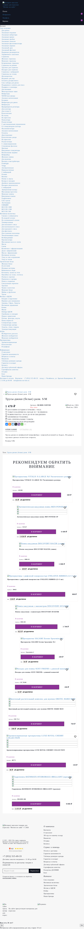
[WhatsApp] (22, 424)
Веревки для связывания (11, 301)
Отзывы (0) (26, 429)
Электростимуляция (9, 329)
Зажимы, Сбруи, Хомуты (11, 303)
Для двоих (5, 30)
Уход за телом (7, 259)
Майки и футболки (9, 292)
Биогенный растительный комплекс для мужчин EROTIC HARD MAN (36, 709)
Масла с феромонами (9, 253)
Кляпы (4, 307)
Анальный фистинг (9, 50)
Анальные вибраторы (9, 35)
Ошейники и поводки (10, 314)
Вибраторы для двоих (10, 102)
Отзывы (4, 372)
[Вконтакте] (5, 849)
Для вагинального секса (10, 227)
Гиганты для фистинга (10, 80)
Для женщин (6, 89)
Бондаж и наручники (9, 299)
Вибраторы (6, 94)
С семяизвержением (9, 144)
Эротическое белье (7, 261)
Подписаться (34, 871)
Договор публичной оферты (12, 367)
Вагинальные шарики (10, 152)
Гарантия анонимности (10, 354)
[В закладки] (75, 394)
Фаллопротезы (7, 76)
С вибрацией (6, 172)
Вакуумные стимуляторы (11, 150)
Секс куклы (6, 200)
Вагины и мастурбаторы (10, 161)
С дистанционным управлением (13, 124)
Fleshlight (5, 163)
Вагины (4, 176)
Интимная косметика (7, 214)
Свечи (4, 246)
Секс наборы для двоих (10, 83)
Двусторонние (7, 135)
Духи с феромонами (9, 251)
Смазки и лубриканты (10, 216)
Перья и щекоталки (9, 316)
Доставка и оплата (7, 378)
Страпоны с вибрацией (10, 72)
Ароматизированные (9, 342)
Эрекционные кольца (9, 190)
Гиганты (5, 133)
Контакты (18, 378)
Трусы (4, 294)
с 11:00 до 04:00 (6, 380)
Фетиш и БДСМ (6, 296)
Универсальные (7, 222)
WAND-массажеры (8, 96)
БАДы (2, 331)
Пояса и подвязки (8, 281)
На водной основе (8, 218)
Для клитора (6, 109)
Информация (4, 350)
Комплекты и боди (8, 270)
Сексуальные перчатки (10, 283)
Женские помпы (8, 157)
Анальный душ (7, 48)
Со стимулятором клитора (11, 126)
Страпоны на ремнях (9, 65)
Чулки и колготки (8, 288)
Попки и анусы (7, 179)
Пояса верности (7, 320)
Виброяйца (6, 155)
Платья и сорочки (8, 277)
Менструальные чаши (10, 91)
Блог (3, 374)
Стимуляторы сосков (9, 323)
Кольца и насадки (8, 181)
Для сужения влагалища (11, 233)
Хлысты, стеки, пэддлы (10, 327)
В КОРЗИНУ (36, 495)
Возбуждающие (7, 237)
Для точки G (6, 111)
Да (2, 925)
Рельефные (6, 347)
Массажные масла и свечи (11, 242)
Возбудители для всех (10, 333)
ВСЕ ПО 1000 (7, 207)
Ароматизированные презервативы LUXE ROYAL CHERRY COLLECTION (36, 750)
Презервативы (5, 340)
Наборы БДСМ (7, 312)
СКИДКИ (5, 205)
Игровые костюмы (8, 268)
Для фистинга (7, 231)
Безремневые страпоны (10, 63)
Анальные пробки (8, 39)
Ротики (4, 174)
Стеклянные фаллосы (9, 146)
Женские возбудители (10, 336)
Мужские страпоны (9, 61)
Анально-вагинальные (10, 98)
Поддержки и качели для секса (13, 85)
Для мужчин (6, 159)
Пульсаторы (6, 120)
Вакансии (5, 359)
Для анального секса (9, 224)
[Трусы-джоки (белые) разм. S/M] (42, 392)
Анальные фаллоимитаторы (12, 43)
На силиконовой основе (10, 220)
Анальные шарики (8, 46)
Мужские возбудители (10, 338)
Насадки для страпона (10, 70)
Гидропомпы (6, 198)
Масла (4, 244)
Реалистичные (7, 122)
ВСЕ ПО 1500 (7, 209)
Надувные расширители (10, 52)
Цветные (5, 148)
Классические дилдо (9, 137)
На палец (5, 115)
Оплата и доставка (50, 851)
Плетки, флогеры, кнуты (11, 318)
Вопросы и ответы (8, 356)
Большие (5, 100)
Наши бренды (7, 376)
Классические (7, 113)
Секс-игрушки (5, 28)
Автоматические (8, 168)
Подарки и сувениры (9, 87)
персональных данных (9, 878)
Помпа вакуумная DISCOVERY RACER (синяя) (37, 549)
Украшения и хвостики (10, 54)
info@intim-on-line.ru (21, 380)
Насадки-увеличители (10, 185)
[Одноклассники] (9, 424)
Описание (11, 429)
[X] (16, 424)
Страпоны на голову (9, 74)
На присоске (6, 118)
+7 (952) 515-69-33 (31, 378)
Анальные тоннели (9, 41)
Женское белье (7, 264)
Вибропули (6, 104)
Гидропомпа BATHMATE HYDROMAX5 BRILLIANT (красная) (36, 789)
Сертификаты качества (10, 369)
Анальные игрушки (9, 32)
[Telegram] (12, 424)
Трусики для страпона (10, 67)
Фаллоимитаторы (8, 128)
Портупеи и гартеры (9, 279)
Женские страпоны (9, 59)
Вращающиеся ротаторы (10, 107)
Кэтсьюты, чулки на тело (11, 272)
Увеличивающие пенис (10, 235)
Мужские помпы (8, 194)
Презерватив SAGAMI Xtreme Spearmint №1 (38, 642)
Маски (4, 309)
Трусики (5, 285)
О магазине (6, 352)
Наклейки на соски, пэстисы (12, 275)
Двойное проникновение (11, 183)
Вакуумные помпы (8, 196)
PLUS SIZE (6, 266)
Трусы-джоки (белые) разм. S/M (19, 452)
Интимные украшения (10, 305)
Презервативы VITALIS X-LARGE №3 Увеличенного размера (37, 480)
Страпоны (5, 56)
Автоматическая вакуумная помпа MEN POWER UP (37, 517)
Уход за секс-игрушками (11, 257)
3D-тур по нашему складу (53, 835)
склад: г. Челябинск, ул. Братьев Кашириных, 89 (58, 378)
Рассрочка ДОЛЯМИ (51, 870)
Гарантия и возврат (9, 363)
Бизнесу (5, 365)
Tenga (4, 166)
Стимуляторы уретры (9, 325)
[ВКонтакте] (6, 424)
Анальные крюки (8, 37)
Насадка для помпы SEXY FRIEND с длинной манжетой (37, 672)
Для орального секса (9, 229)
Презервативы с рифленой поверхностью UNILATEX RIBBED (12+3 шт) (35, 579)
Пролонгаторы (7, 240)
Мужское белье (7, 290)
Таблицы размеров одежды (12, 361)
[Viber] (19, 424)
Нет (82, 925)
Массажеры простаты (9, 192)
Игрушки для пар (8, 78)
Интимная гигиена (8, 255)
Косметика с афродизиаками (12, 248)
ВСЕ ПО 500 (6, 211)
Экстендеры (6, 203)
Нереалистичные (8, 170)
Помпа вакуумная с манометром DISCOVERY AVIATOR (37, 612)
